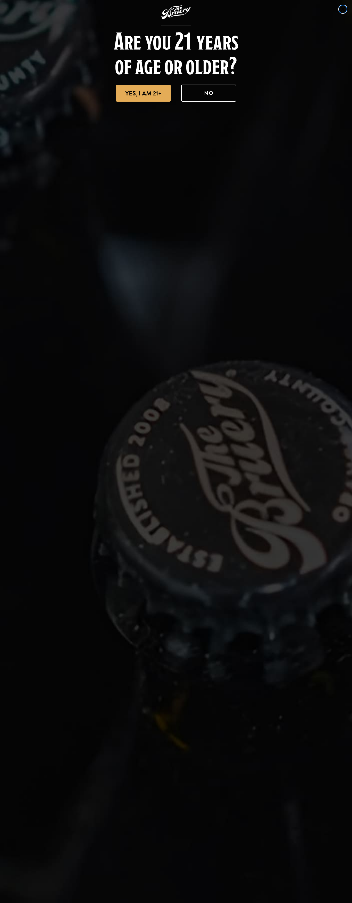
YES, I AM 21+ (143, 93)
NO (209, 93)
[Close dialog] (343, 9)
